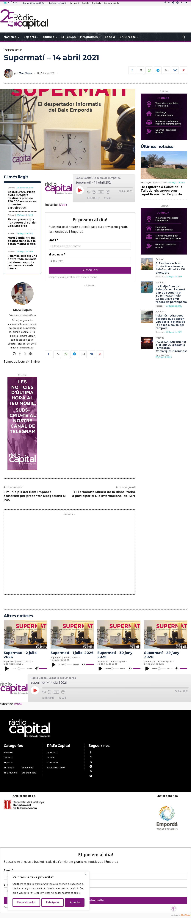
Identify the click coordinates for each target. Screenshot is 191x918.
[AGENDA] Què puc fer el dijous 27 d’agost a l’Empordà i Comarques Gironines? (171, 346)
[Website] (30, 353)
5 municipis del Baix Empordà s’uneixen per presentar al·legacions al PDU (35, 496)
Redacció (159, 276)
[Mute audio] (88, 192)
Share (107, 198)
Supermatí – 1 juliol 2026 (72, 653)
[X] (140, 70)
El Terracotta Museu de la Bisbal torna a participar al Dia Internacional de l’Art (103, 494)
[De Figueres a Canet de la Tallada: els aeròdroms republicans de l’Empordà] (164, 165)
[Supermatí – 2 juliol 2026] (25, 634)
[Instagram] (169, 3)
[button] (183, 37)
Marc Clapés (25, 73)
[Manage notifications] (173, 908)
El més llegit (16, 176)
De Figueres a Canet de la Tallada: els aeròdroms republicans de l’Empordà (161, 190)
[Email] (166, 70)
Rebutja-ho (52, 902)
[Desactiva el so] (36, 668)
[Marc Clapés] (9, 73)
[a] (64, 728)
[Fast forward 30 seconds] (108, 192)
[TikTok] (181, 3)
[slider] (43, 668)
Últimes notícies (157, 146)
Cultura (11, 215)
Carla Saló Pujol (160, 182)
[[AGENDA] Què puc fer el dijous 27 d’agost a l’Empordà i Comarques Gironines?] (147, 343)
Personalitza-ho (26, 902)
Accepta (75, 902)
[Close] (85, 874)
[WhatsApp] (149, 70)
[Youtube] (186, 3)
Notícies (11, 188)
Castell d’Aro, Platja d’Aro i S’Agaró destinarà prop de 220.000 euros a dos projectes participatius (22, 199)
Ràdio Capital (24, 661)
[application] (25, 668)
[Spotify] (173, 3)
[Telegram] (177, 3)
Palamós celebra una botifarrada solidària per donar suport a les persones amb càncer (22, 262)
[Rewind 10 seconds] (94, 192)
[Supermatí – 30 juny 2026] (118, 634)
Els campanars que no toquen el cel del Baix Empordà (22, 222)
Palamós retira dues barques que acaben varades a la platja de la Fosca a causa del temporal (170, 322)
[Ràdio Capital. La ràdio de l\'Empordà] (24, 19)
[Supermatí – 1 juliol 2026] (72, 634)
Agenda (160, 338)
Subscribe (93, 198)
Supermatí (9, 661)
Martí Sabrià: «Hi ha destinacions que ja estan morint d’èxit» (22, 241)
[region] (48, 891)
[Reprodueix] (7, 668)
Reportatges (146, 183)
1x (101, 192)
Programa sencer (13, 50)
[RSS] (90, 762)
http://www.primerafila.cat (22, 315)
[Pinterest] (183, 70)
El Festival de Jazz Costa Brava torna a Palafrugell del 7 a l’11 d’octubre (170, 268)
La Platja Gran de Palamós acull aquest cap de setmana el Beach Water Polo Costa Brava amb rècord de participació (171, 294)
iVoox (63, 204)
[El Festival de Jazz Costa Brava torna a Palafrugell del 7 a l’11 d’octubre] (147, 264)
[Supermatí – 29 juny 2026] (165, 634)
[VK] (175, 70)
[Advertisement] (90, 314)
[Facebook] (165, 3)
